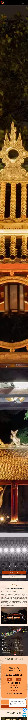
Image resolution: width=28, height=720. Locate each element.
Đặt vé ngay (15, 572)
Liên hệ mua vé (15, 577)
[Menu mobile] (23, 4)
